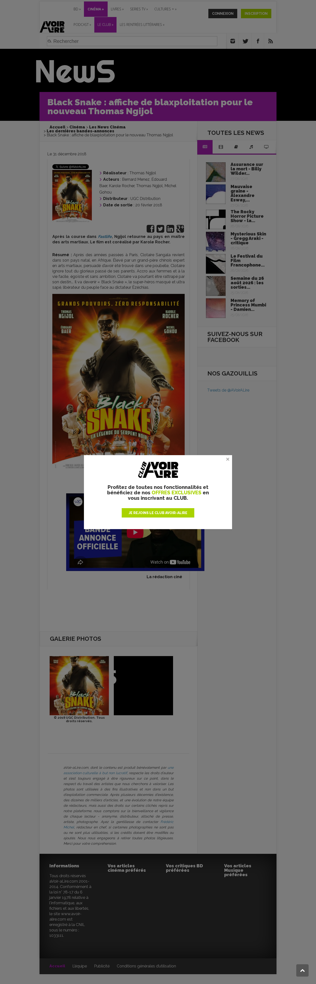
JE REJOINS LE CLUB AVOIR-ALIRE (158, 513)
